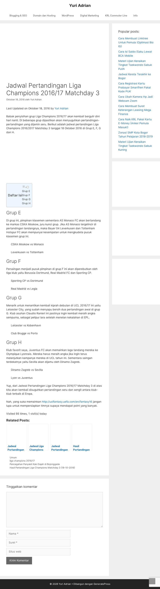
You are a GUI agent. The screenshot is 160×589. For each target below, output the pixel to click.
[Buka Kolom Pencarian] (148, 15)
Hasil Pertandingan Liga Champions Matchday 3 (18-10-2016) (42, 467)
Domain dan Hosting (44, 15)
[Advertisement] (54, 160)
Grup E (26, 191)
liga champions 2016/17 (22, 460)
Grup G (26, 199)
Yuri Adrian (80, 5)
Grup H (26, 203)
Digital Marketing (89, 15)
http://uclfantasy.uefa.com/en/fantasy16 (67, 401)
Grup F (26, 195)
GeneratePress (102, 583)
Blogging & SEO (18, 15)
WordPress (68, 15)
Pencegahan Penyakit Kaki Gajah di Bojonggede (35, 464)
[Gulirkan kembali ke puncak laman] (152, 581)
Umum (13, 457)
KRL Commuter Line (116, 15)
